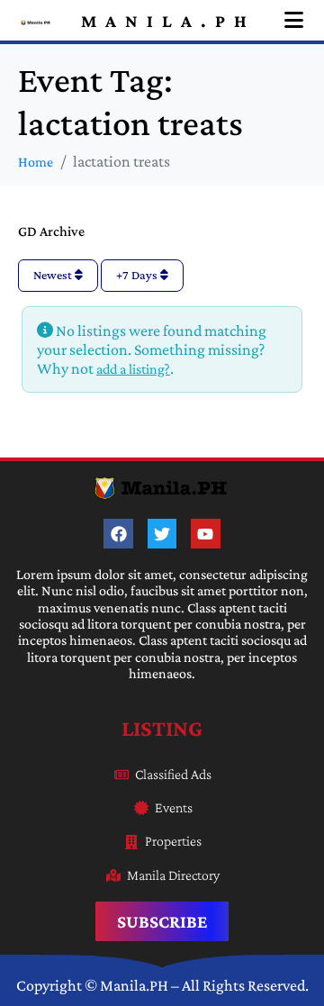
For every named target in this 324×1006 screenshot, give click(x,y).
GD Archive (51, 231)
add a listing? (133, 368)
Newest (54, 274)
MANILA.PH (168, 21)
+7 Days (138, 274)
